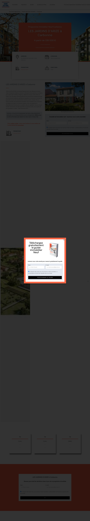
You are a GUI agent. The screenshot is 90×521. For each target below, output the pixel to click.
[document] (45, 260)
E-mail (47, 265)
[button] (64, 239)
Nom (29, 265)
